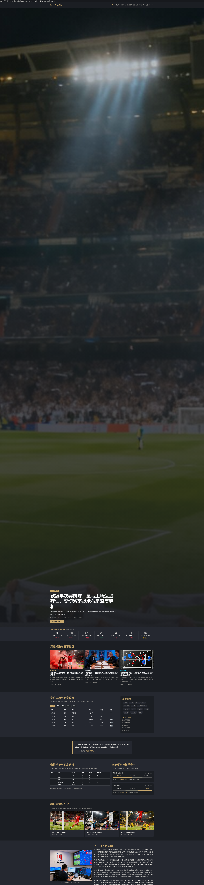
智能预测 (135, 5)
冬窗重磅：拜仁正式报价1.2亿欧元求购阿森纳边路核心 (101, 674)
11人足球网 (57, 5)
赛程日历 (123, 5)
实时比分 (118, 5)
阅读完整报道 (56, 622)
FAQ (152, 5)
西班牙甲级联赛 (126, 722)
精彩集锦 (141, 5)
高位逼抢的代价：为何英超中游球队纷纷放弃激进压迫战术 (136, 674)
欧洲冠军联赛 (125, 725)
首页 (113, 5)
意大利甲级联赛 (126, 728)
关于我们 (147, 5)
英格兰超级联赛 (126, 720)
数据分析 (129, 5)
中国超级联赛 (125, 730)
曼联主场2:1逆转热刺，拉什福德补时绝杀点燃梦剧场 (66, 674)
